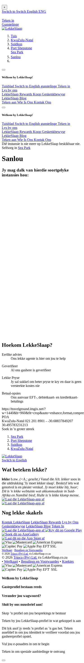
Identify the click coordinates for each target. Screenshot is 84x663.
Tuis (14, 36)
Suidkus (16, 44)
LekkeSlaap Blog (14, 98)
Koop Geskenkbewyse (49, 94)
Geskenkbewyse (13, 526)
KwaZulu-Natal (22, 40)
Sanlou (16, 57)
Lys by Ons (70, 522)
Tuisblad (8, 86)
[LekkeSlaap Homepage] (12, 28)
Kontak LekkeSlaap (16, 522)
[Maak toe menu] (3, 69)
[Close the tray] (3, 660)
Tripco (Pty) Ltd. (19, 553)
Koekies (68, 561)
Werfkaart (7, 550)
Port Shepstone (21, 48)
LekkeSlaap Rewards (17, 94)
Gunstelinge (10, 24)
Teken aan (9, 102)
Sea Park (17, 52)
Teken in (64, 86)
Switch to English (28, 86)
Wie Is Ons (25, 102)
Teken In (58, 526)
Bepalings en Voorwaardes (28, 550)
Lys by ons (9, 90)
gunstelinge (49, 86)
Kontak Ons (42, 102)
